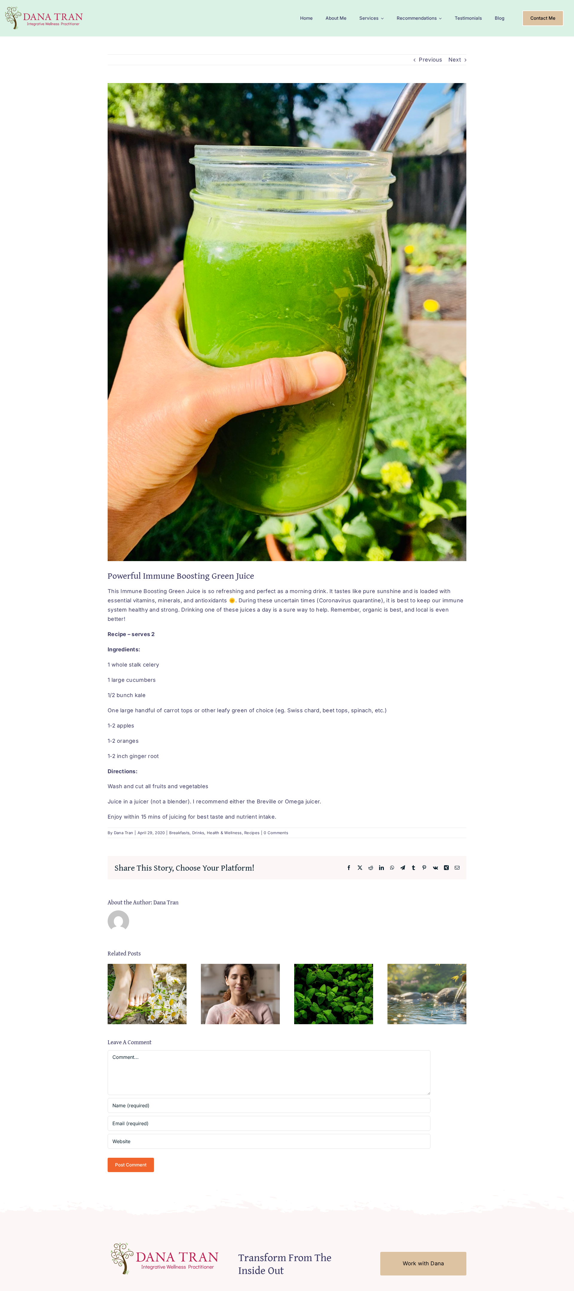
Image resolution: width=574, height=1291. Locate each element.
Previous (430, 59)
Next (454, 59)
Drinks (198, 832)
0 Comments (276, 832)
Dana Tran (123, 832)
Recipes (251, 832)
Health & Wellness (224, 832)
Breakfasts (179, 832)
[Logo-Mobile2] (45, 7)
